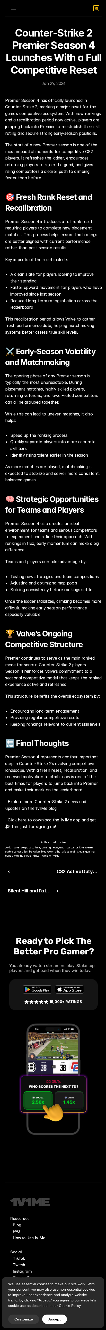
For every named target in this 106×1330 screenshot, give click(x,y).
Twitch (19, 1264)
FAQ (16, 1231)
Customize (23, 1319)
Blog (17, 1224)
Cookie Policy (70, 1306)
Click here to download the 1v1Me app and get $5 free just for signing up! (51, 823)
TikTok (19, 1258)
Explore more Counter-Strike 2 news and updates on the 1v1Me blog (46, 805)
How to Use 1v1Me (29, 1237)
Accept (54, 1319)
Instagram (22, 1271)
